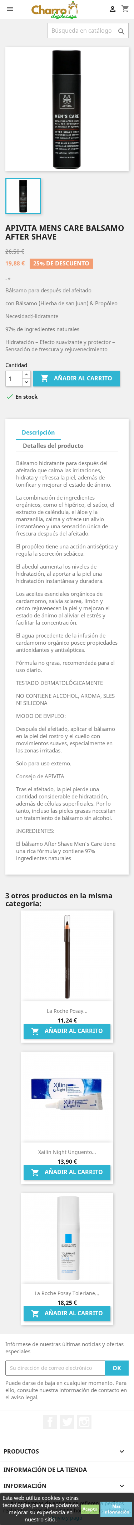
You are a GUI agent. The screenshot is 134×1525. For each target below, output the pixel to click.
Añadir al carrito (76, 378)
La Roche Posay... (67, 1010)
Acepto (90, 1509)
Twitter (67, 1422)
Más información (116, 1509)
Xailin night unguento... (67, 1152)
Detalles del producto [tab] (53, 446)
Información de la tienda (45, 1470)
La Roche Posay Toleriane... (67, 1293)
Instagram (84, 1422)
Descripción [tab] (38, 432)
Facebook (50, 1422)
